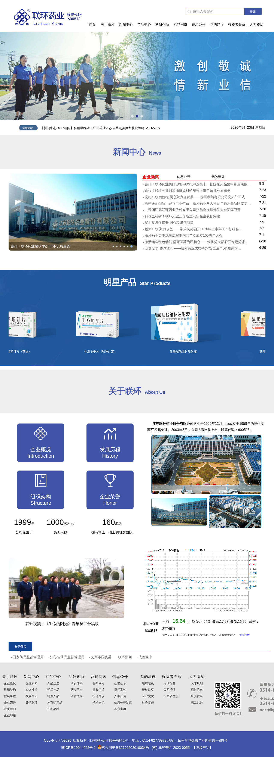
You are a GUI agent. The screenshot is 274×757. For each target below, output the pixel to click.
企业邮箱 (9, 715)
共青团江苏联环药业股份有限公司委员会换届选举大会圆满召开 (193, 210)
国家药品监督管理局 (28, 657)
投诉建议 (97, 696)
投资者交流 (170, 696)
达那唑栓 (246, 351)
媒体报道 (30, 689)
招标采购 (119, 689)
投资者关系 (236, 24)
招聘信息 (196, 689)
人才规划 (196, 683)
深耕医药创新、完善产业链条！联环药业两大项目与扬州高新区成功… (198, 203)
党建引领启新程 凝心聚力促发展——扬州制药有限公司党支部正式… (196, 197)
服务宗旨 (97, 689)
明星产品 (52, 689)
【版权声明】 (202, 748)
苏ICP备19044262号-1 (78, 748)
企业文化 (147, 696)
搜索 (253, 11)
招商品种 (52, 709)
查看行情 (244, 634)
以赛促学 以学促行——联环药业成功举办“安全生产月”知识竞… (193, 248)
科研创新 (162, 24)
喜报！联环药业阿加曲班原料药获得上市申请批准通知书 (187, 190)
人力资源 (256, 24)
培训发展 (196, 696)
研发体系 (76, 683)
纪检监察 (147, 689)
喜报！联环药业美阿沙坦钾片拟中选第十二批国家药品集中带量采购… (198, 184)
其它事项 (119, 709)
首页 (92, 24)
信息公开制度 (122, 702)
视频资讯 (30, 696)
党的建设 (217, 24)
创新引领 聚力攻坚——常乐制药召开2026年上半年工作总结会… (193, 229)
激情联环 (30, 702)
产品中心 (144, 24)
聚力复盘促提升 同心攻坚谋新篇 (169, 222)
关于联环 (108, 24)
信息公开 (199, 24)
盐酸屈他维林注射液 (163, 351)
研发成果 (76, 696)
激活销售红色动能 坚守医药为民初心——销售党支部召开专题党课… (196, 242)
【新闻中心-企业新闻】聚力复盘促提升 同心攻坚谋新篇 (79, 128)
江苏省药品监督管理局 (67, 657)
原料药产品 (54, 702)
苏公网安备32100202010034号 (125, 748)
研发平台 (76, 689)
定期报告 (169, 683)
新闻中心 (126, 24)
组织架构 (9, 689)
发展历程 (9, 696)
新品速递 (52, 683)
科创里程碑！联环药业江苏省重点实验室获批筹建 (182, 216)
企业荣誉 (9, 702)
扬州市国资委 (101, 657)
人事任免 (119, 696)
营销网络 (180, 24)
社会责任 (147, 702)
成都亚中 (145, 657)
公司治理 (169, 689)
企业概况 (9, 683)
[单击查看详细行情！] (201, 611)
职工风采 (196, 702)
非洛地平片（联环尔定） (81, 351)
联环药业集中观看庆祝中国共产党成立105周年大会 (183, 235)
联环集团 (125, 657)
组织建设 (147, 683)
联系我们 (9, 709)
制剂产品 (52, 696)
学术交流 (97, 702)
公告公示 (119, 683)
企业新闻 (30, 683)
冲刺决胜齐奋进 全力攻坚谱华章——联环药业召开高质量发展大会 (61, 246)
